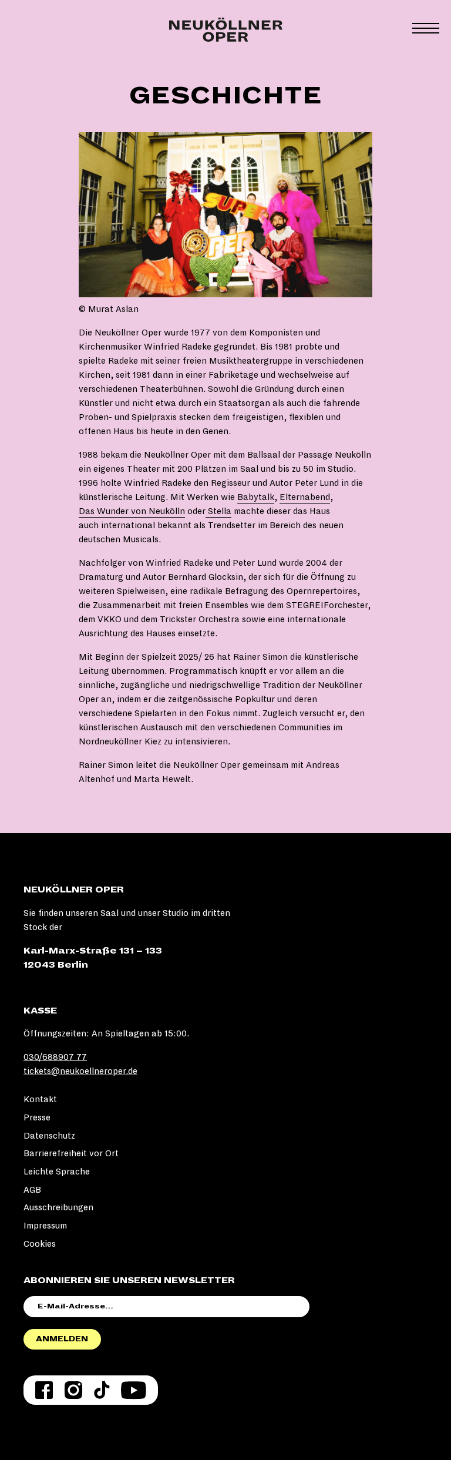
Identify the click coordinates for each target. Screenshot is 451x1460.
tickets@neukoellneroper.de (80, 1071)
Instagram (73, 1390)
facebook (44, 1390)
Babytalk (255, 497)
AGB (32, 1189)
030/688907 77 (55, 1057)
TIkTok (101, 1390)
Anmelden (62, 1339)
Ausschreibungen (58, 1207)
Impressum (45, 1225)
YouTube (133, 1390)
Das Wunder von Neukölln (132, 511)
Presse (37, 1117)
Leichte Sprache (56, 1171)
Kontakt (40, 1099)
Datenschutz (49, 1135)
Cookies (39, 1243)
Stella (218, 511)
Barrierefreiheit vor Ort (71, 1153)
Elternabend (305, 497)
